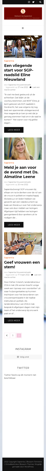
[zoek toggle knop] (40, 2)
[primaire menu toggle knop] (23, 28)
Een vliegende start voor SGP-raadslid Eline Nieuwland (18, 72)
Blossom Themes (26, 464)
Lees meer (14, 130)
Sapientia (9, 61)
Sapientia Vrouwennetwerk (19, 85)
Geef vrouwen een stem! (22, 264)
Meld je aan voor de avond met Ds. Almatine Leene (21, 172)
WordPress (28, 467)
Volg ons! (24, 357)
